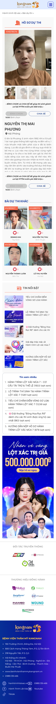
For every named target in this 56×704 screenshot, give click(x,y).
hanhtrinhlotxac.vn (18, 683)
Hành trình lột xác (11, 13)
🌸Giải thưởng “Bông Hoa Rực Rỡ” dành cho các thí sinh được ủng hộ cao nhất (30, 417)
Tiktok (12, 694)
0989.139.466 (40, 683)
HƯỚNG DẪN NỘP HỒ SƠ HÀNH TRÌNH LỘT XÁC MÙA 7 (38, 360)
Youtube (38, 688)
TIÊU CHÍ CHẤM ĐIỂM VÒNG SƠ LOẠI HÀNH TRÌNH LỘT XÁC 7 (36, 300)
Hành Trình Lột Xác (18, 688)
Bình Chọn (16, 186)
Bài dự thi (27, 13)
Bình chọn (16, 113)
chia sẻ (41, 113)
